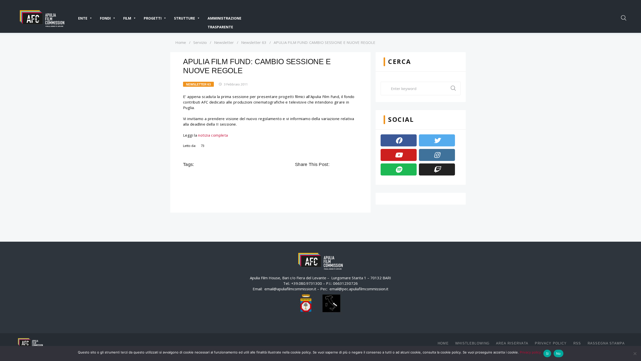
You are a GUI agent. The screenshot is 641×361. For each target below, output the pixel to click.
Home (180, 42)
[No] (634, 353)
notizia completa (213, 135)
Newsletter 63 (253, 42)
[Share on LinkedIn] (355, 164)
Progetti (153, 18)
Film (127, 18)
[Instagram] (437, 155)
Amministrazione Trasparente (224, 19)
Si (547, 353)
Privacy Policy (551, 343)
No (558, 353)
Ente (82, 18)
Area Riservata (512, 343)
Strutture (184, 18)
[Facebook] (399, 140)
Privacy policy (530, 352)
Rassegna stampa (606, 343)
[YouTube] (399, 155)
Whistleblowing (472, 343)
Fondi (105, 18)
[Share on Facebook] (334, 164)
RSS (577, 343)
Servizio (200, 42)
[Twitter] (437, 140)
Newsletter (224, 42)
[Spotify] (399, 169)
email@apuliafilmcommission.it (290, 288)
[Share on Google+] (348, 164)
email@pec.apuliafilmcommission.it (359, 288)
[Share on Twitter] (341, 164)
